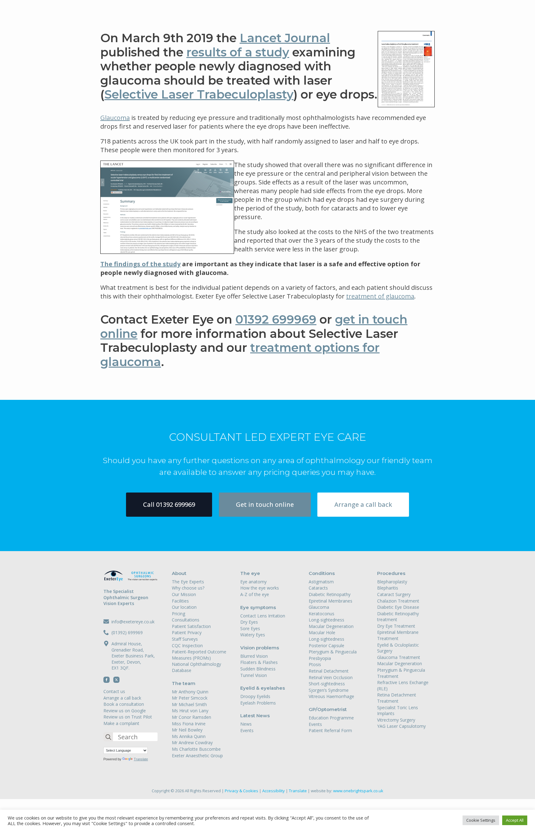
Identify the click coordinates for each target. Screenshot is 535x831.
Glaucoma (115, 117)
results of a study (237, 52)
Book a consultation (123, 704)
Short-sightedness (327, 684)
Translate (141, 759)
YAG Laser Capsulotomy (401, 726)
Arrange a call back (122, 698)
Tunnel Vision (253, 675)
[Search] (108, 737)
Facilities (180, 601)
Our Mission (184, 594)
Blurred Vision (254, 656)
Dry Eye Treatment (396, 626)
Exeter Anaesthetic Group (197, 755)
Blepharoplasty (392, 582)
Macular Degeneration (331, 626)
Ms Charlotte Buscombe (196, 749)
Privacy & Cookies (241, 790)
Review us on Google (124, 711)
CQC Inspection (187, 645)
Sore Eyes (250, 628)
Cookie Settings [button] (480, 820)
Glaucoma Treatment (398, 657)
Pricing (178, 614)
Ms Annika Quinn (189, 736)
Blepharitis (387, 588)
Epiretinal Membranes (330, 601)
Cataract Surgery (394, 594)
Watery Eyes (252, 635)
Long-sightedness (326, 620)
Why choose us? (188, 588)
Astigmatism (321, 582)
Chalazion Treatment (398, 601)
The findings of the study (140, 264)
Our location (184, 607)
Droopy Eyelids (255, 696)
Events (247, 730)
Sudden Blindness (258, 669)
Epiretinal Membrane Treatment (398, 635)
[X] (116, 680)
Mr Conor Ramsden (191, 717)
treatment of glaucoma (380, 296)
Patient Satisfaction (191, 626)
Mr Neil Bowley (187, 730)
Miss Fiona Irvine (189, 724)
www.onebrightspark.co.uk (358, 790)
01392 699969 (275, 319)
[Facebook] (106, 680)
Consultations (185, 620)
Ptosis (315, 664)
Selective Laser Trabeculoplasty (199, 94)
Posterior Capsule (326, 645)
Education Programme (331, 718)
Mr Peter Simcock (189, 698)
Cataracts (318, 588)
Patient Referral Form (330, 730)
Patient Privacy (187, 632)
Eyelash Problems (258, 703)
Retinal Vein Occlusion (331, 677)
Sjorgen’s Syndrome (329, 690)
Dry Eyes (249, 622)
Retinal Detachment (329, 671)
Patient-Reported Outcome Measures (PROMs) (199, 655)
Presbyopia (320, 658)
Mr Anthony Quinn (190, 692)
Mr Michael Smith (189, 704)
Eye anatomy (253, 582)
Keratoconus (321, 614)
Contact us (114, 691)
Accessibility (273, 790)
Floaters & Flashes (259, 662)
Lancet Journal (285, 38)
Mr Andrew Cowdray (192, 742)
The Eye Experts (188, 582)
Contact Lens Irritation (262, 616)
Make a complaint (121, 723)
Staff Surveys (185, 639)
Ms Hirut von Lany (190, 711)
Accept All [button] (515, 820)
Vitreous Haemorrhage (331, 696)
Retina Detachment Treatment (396, 698)
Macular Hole (322, 632)
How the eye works (259, 588)
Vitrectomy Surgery (396, 720)
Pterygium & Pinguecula (333, 652)
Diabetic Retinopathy (329, 594)
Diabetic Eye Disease (398, 607)
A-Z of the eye (254, 594)
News (246, 724)
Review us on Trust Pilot (127, 717)
